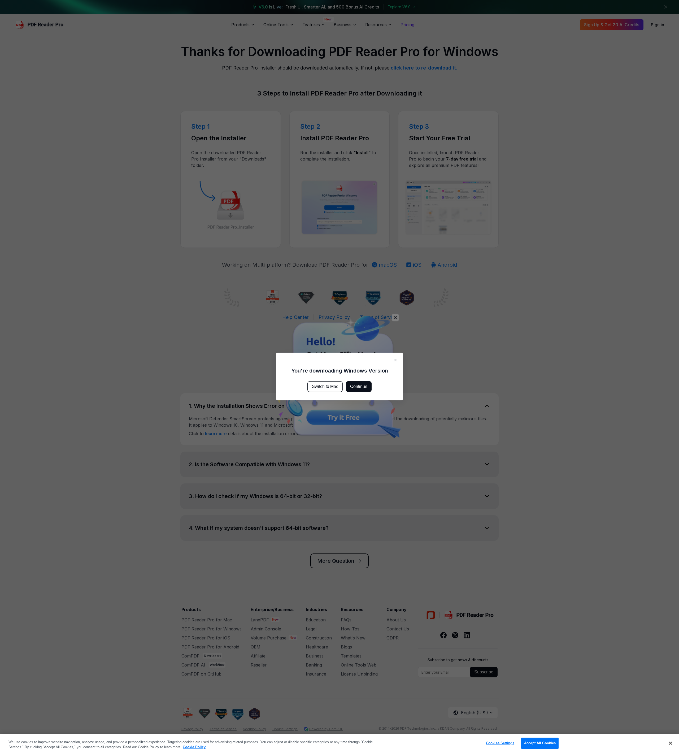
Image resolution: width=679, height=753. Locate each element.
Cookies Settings (500, 743)
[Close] (670, 743)
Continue (358, 386)
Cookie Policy (194, 747)
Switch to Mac (325, 386)
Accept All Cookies (540, 743)
